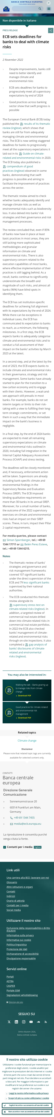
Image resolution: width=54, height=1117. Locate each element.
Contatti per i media (20, 847)
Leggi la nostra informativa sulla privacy (29, 1093)
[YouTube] (31, 1022)
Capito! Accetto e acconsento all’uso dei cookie (29, 1105)
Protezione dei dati (17, 949)
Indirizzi (11, 896)
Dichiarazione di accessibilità (23, 954)
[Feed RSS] (46, 1022)
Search (40, 8)
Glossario (12, 882)
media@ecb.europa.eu (27, 824)
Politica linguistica (17, 945)
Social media (14, 910)
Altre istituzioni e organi (20, 887)
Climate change (27, 741)
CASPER (11, 986)
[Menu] (49, 9)
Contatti (11, 892)
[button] (49, 3)
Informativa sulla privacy (20, 935)
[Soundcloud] (38, 1022)
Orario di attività (16, 901)
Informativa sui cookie (19, 940)
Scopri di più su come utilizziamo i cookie (28, 1098)
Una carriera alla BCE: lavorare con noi (28, 878)
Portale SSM (13, 991)
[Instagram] (24, 1022)
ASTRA (10, 981)
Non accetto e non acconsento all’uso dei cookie (29, 1112)
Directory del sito (16, 1002)
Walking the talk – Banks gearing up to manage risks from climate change (32, 690)
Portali (10, 977)
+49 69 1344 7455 (24, 818)
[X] (9, 1022)
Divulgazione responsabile (21, 958)
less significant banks (36, 582)
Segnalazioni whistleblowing (22, 995)
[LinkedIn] (16, 1022)
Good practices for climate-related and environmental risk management (32, 712)
